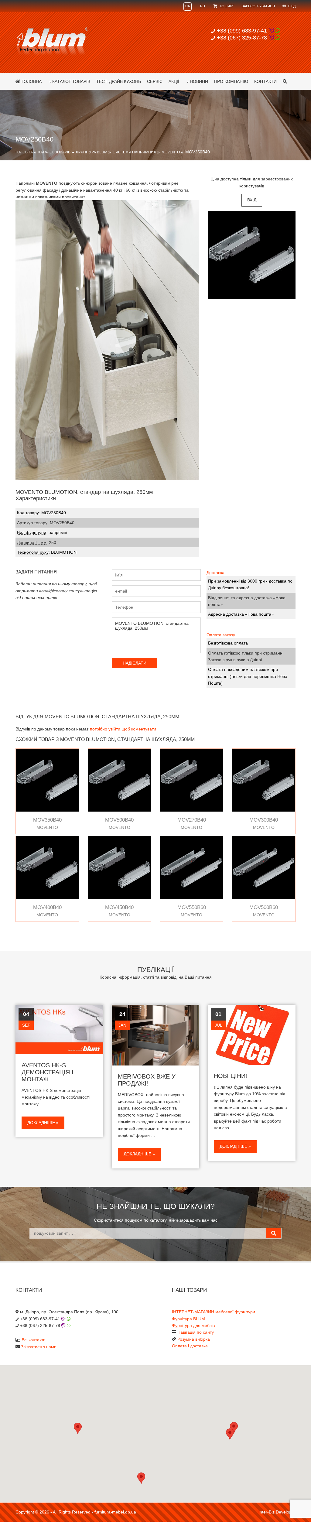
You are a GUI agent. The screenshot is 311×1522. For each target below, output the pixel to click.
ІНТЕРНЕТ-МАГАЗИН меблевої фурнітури (213, 1311)
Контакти (265, 81)
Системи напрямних (134, 152)
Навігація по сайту (195, 1332)
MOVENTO (171, 152)
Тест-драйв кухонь (118, 81)
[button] (230, 1434)
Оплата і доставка (190, 1345)
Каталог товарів (71, 81)
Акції (174, 81)
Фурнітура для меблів (193, 1325)
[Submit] (273, 1233)
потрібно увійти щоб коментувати (123, 729)
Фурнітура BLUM (91, 152)
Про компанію (231, 81)
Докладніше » (43, 1122)
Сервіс (154, 81)
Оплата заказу (221, 634)
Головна (31, 81)
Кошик (226, 6)
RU (202, 6)
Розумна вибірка (193, 1339)
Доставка (215, 572)
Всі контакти (34, 1339)
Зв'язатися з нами (38, 1346)
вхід (251, 199)
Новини (199, 81)
